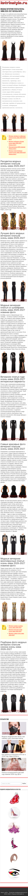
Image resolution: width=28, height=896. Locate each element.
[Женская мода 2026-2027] (14, 3)
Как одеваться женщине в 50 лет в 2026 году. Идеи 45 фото (14, 755)
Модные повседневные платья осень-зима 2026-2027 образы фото (17, 152)
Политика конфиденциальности (18, 892)
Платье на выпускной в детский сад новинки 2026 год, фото (13, 773)
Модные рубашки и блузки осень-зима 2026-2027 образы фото (16, 143)
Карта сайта (4, 892)
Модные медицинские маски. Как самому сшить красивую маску (13, 737)
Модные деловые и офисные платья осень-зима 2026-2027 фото (17, 137)
